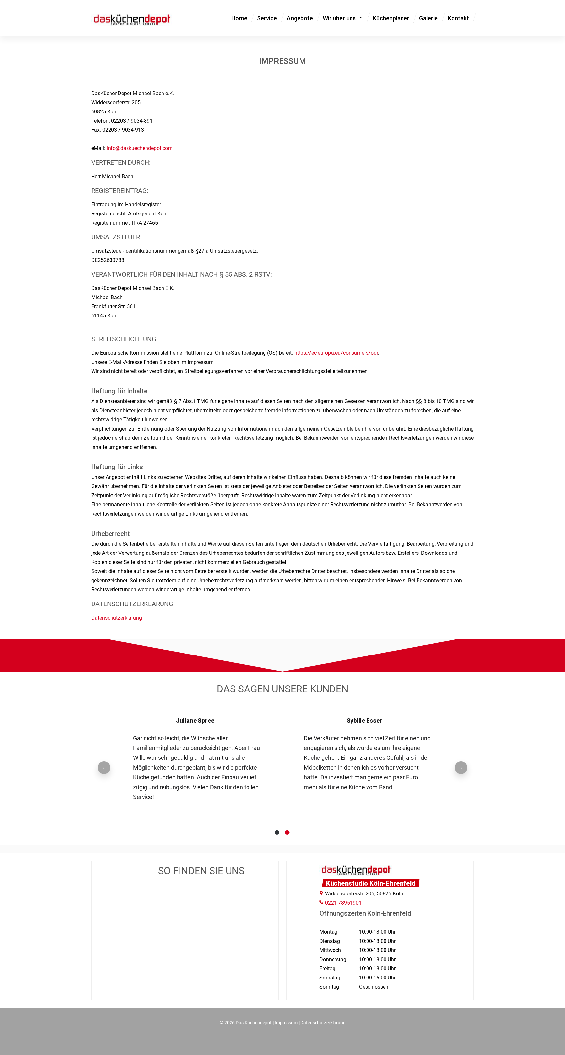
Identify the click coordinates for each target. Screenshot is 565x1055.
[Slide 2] (287, 832)
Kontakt (458, 18)
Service (267, 18)
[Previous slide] (104, 767)
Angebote (300, 18)
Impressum (286, 1022)
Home (239, 18)
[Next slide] (461, 767)
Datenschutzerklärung (116, 618)
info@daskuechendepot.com (140, 148)
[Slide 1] (277, 832)
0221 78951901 (343, 903)
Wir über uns (339, 18)
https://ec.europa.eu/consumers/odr (336, 353)
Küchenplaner (391, 18)
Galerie (428, 18)
